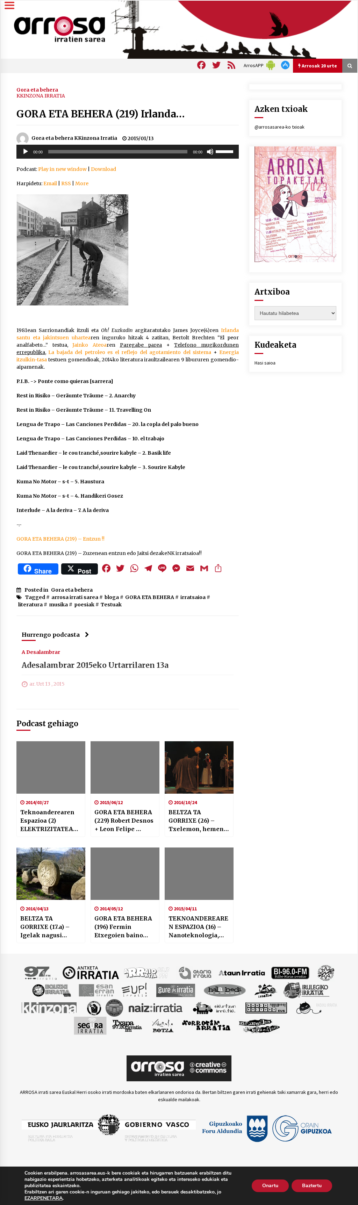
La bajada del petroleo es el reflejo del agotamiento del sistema (129, 352)
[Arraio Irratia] (147, 972)
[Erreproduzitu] (25, 151)
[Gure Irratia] (175, 990)
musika (58, 604)
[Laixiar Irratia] (114, 1007)
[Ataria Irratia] (195, 972)
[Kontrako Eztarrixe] (94, 1007)
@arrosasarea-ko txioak (280, 127)
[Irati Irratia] (266, 990)
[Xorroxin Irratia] (206, 1025)
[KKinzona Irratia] (49, 1007)
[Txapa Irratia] (127, 1025)
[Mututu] (210, 151)
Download (103, 169)
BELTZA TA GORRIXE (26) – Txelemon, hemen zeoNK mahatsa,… (196, 821)
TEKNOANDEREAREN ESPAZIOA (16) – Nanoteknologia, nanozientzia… (198, 927)
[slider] (225, 151)
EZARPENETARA (43, 1198)
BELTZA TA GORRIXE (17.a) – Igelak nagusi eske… (45, 927)
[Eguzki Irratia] (51, 990)
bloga (112, 597)
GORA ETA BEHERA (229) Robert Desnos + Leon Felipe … (123, 820)
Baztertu (312, 1185)
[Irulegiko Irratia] (306, 990)
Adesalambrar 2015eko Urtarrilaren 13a (95, 665)
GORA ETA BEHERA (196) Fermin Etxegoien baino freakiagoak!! (123, 927)
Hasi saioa (265, 363)
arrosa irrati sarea (74, 597)
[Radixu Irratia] (316, 1007)
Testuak (111, 604)
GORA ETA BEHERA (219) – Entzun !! (60, 539)
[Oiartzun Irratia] (214, 1007)
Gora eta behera (37, 89)
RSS (66, 183)
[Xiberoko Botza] (162, 1025)
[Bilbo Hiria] (290, 972)
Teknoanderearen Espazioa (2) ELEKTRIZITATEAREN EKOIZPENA (50, 821)
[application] (127, 152)
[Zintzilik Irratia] (259, 1025)
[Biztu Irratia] (326, 972)
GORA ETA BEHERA (149, 597)
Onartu (270, 1185)
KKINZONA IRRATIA (40, 96)
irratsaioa (193, 597)
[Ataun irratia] (241, 972)
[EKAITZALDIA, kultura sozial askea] (72, 249)
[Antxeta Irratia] (91, 972)
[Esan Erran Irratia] (96, 990)
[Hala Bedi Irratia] (225, 990)
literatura (30, 604)
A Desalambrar (41, 652)
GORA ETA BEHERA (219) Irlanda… (100, 114)
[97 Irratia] (41, 972)
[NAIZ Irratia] (156, 1007)
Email (50, 183)
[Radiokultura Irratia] (266, 1007)
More (81, 183)
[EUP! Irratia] (134, 990)
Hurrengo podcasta (51, 634)
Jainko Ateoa (89, 345)
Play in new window (62, 169)
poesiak (84, 604)
